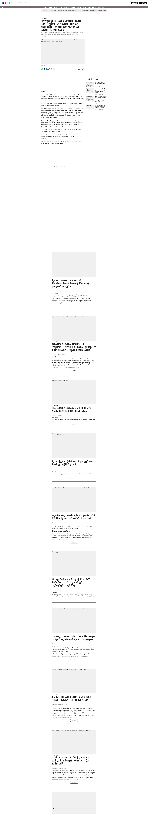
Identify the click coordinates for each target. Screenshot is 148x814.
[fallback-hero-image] (90, 84)
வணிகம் (84, 7)
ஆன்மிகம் (79, 7)
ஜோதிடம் (73, 7)
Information (44, 166)
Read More (74, 306)
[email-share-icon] (51, 70)
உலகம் (55, 7)
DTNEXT (18, 3)
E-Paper (12, 3)
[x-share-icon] (44, 70)
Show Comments (63, 244)
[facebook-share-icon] (47, 70)
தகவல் (50, 166)
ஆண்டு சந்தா (101, 7)
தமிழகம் (45, 7)
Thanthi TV (23, 3)
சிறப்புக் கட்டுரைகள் (92, 7)
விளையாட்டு (66, 7)
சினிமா (60, 7)
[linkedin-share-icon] (49, 70)
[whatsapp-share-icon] (42, 70)
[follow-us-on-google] (83, 69)
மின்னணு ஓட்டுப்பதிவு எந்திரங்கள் (60, 166)
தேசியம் (50, 7)
